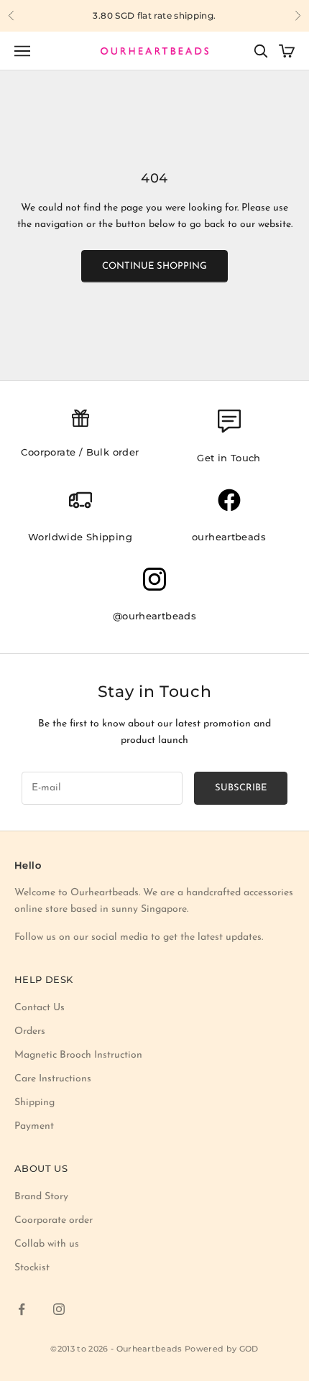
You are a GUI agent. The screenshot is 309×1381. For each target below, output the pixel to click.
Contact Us (39, 1007)
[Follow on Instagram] (59, 1309)
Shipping (34, 1102)
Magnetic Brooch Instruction (78, 1055)
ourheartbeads (229, 536)
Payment (34, 1126)
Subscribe (241, 788)
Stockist (32, 1267)
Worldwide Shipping (80, 536)
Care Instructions (52, 1078)
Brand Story (41, 1196)
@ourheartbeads (155, 616)
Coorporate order (53, 1220)
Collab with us (46, 1244)
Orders (29, 1031)
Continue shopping (154, 266)
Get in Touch (229, 457)
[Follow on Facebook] (21, 1309)
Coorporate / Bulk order (80, 452)
